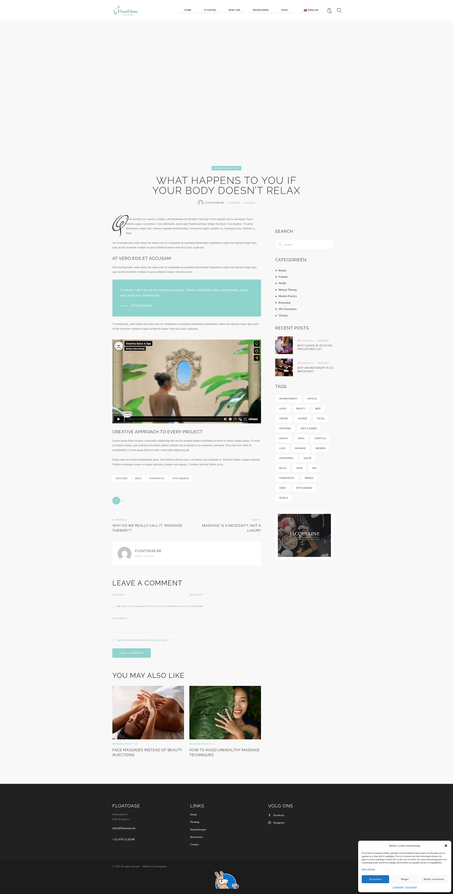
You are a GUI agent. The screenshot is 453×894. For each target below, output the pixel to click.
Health (282, 283)
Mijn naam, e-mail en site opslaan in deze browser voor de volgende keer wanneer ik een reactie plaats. (160, 606)
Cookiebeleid (398, 887)
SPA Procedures (288, 309)
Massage (300, 448)
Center (283, 418)
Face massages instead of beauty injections (147, 752)
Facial (321, 418)
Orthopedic (286, 458)
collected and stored (158, 640)
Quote (307, 458)
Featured (121, 478)
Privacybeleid (411, 887)
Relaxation (285, 302)
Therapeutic (157, 478)
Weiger (405, 879)
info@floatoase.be (124, 828)
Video (282, 488)
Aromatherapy (288, 398)
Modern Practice (226, 168)
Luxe (282, 448)
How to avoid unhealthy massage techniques (224, 752)
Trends (309, 478)
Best (318, 408)
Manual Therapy (288, 289)
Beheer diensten (368, 869)
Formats (283, 276)
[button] (446, 845)
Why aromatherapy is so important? (315, 369)
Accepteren (375, 879)
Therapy (283, 315)
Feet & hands (309, 428)
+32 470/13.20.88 (123, 839)
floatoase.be (148, 551)
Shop (299, 468)
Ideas (138, 478)
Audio (282, 408)
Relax (282, 468)
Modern (321, 448)
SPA (314, 468)
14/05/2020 (323, 340)
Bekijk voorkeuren (434, 879)
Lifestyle (320, 438)
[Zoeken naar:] (304, 244)
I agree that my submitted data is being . (143, 640)
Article (312, 398)
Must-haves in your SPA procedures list (314, 347)
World (283, 498)
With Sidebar (180, 478)
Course (302, 418)
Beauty (282, 270)
